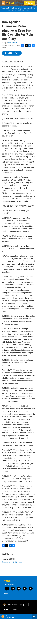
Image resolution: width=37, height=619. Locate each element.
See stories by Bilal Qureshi (12, 562)
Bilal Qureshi (12, 43)
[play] (3, 617)
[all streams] (34, 616)
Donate (30, 3)
